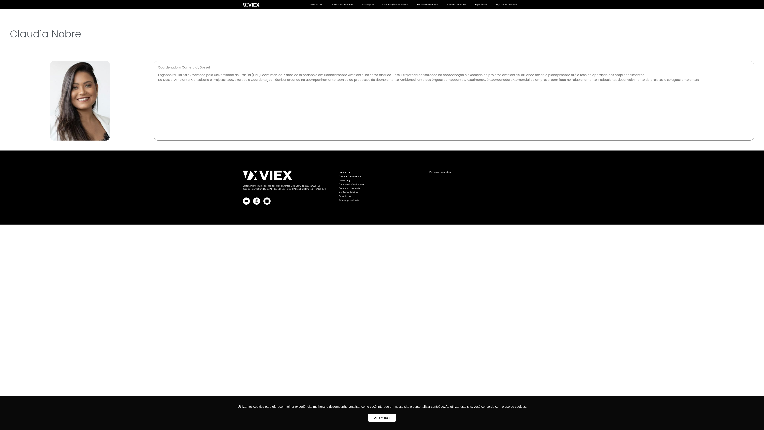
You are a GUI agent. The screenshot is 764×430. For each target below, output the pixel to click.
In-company (368, 4)
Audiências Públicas (456, 4)
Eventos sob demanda (427, 4)
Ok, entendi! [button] (382, 417)
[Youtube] (246, 201)
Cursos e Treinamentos (342, 4)
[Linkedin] (267, 201)
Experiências (481, 4)
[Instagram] (256, 201)
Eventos (314, 4)
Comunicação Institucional (395, 4)
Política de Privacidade (440, 172)
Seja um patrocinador (506, 4)
